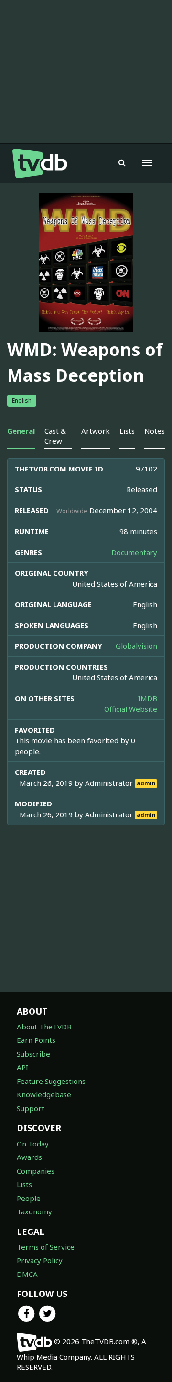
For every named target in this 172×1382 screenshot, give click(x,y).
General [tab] (21, 431)
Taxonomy (34, 1211)
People (29, 1198)
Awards (29, 1157)
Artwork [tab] (95, 431)
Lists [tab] (127, 431)
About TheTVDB (44, 1026)
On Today (33, 1143)
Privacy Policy (40, 1260)
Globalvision (136, 646)
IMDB (147, 698)
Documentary (134, 552)
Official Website (130, 709)
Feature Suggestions (51, 1081)
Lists (24, 1184)
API (22, 1067)
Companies (35, 1171)
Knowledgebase (44, 1094)
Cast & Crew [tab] (55, 436)
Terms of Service (46, 1247)
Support (30, 1108)
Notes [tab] (154, 431)
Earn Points (36, 1040)
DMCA (27, 1274)
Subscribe (33, 1054)
